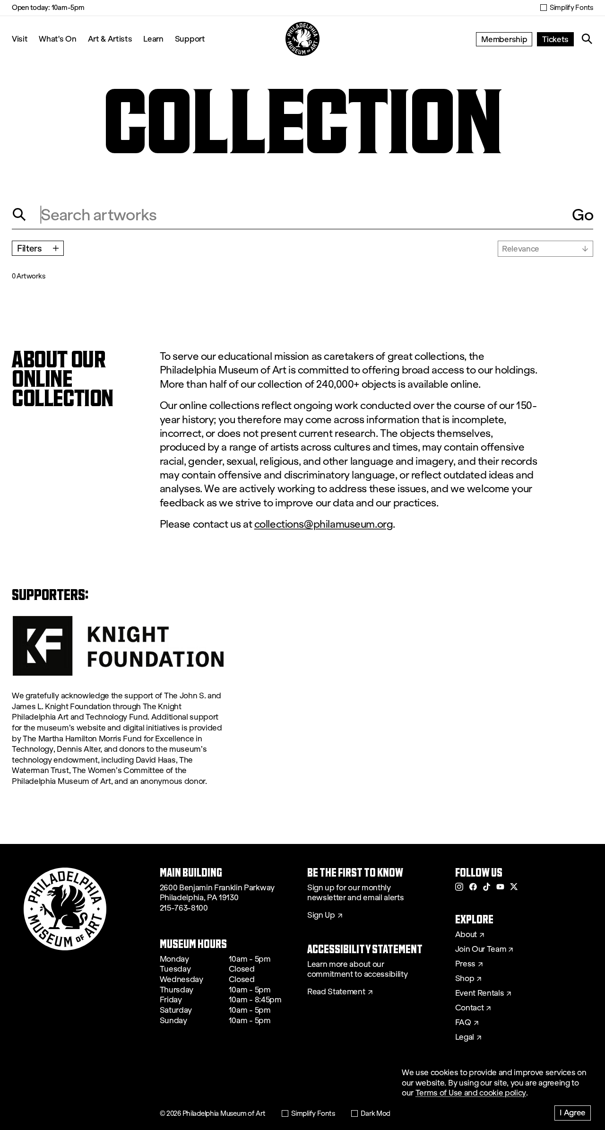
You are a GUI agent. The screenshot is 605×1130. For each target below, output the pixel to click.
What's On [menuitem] (57, 38)
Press (465, 964)
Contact (469, 1008)
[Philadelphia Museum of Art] (302, 39)
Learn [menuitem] (153, 38)
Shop (465, 978)
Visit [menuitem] (19, 38)
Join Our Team (480, 949)
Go (582, 215)
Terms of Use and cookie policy (470, 1092)
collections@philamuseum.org (323, 524)
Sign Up (321, 915)
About (466, 935)
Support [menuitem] (190, 38)
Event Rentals (479, 993)
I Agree (573, 1112)
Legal (464, 1037)
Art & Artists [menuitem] (110, 38)
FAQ (463, 1022)
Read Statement (336, 992)
